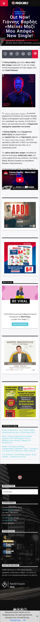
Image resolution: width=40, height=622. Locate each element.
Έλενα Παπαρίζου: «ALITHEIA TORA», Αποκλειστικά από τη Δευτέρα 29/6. (19, 431)
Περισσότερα (15, 620)
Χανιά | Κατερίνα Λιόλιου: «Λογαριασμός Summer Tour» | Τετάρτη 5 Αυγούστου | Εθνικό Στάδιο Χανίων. (20, 448)
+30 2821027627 (8, 518)
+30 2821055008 (8, 510)
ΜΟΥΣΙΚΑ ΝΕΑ (20, 14)
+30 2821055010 (8, 520)
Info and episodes (20, 324)
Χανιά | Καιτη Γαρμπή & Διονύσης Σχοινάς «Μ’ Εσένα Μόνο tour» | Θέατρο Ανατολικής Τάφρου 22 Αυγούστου (17, 439)
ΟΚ (24, 620)
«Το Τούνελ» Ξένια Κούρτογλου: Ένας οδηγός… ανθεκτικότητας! (19, 456)
